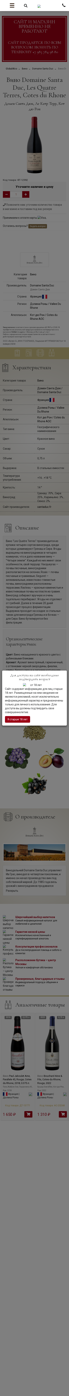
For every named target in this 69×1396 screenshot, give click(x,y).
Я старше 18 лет (17, 719)
